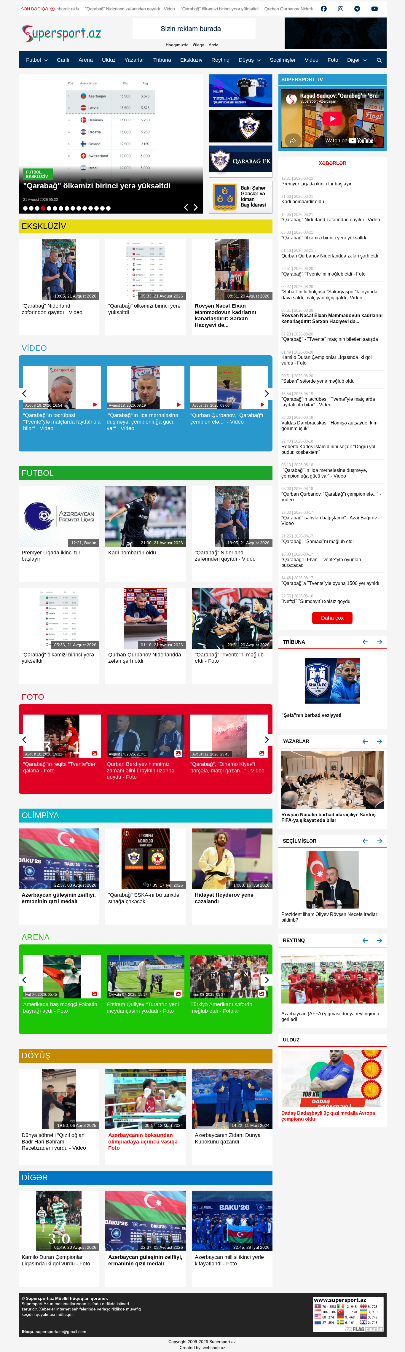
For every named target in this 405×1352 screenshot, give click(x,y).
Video (311, 60)
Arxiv (213, 44)
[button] (365, 642)
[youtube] (324, 9)
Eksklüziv (191, 60)
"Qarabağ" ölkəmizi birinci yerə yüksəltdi (192, 8)
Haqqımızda (177, 44)
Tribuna (162, 60)
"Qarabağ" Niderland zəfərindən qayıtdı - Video (102, 8)
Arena (86, 60)
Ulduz (109, 60)
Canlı (63, 60)
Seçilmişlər (283, 60)
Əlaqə (198, 44)
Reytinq (220, 60)
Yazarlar (134, 60)
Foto (333, 60)
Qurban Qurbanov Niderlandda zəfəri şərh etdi (281, 8)
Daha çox (332, 618)
